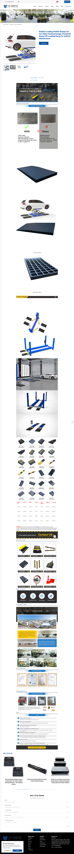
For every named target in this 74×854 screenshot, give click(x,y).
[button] (17, 789)
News (52, 6)
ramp (37, 526)
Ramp (41, 841)
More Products (41, 77)
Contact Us (68, 6)
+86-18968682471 (10, 1)
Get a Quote (43, 43)
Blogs (57, 6)
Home (34, 6)
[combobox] (7, 817)
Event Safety (11, 24)
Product (47, 6)
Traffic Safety (42, 839)
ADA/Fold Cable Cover (18, 24)
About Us (41, 6)
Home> (4, 24)
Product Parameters (33, 77)
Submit (37, 829)
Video (62, 6)
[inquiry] (72, 422)
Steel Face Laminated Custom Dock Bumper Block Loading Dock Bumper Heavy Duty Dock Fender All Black (60, 781)
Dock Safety (42, 846)
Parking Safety (43, 844)
